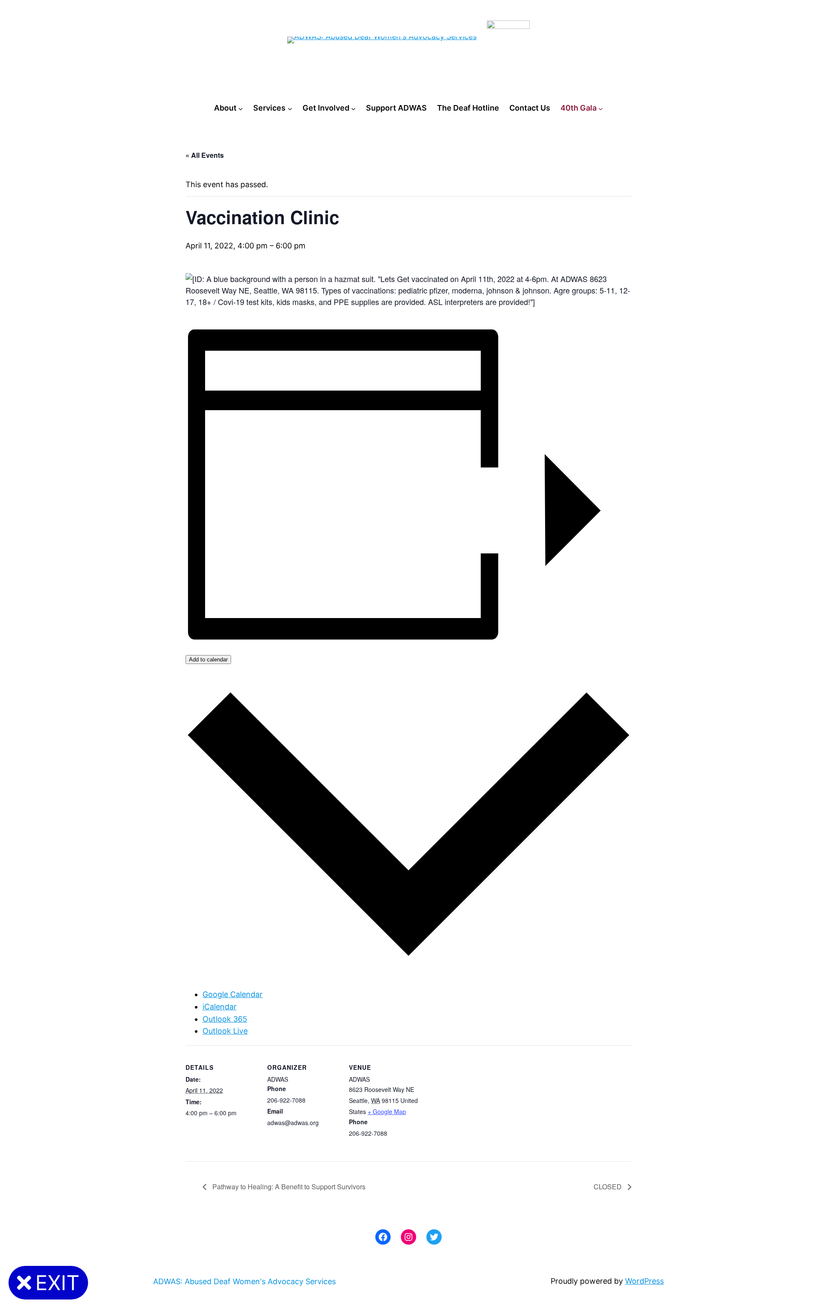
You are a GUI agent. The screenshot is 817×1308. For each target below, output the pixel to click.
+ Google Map (387, 1111)
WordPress (644, 1281)
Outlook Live (225, 1030)
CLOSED (608, 1186)
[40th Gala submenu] (600, 108)
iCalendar (220, 1006)
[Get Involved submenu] (353, 108)
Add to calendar (208, 659)
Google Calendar (233, 994)
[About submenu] (240, 108)
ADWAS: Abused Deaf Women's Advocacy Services (244, 1281)
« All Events (205, 155)
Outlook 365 (225, 1018)
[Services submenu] (290, 108)
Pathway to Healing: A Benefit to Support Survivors (288, 1186)
